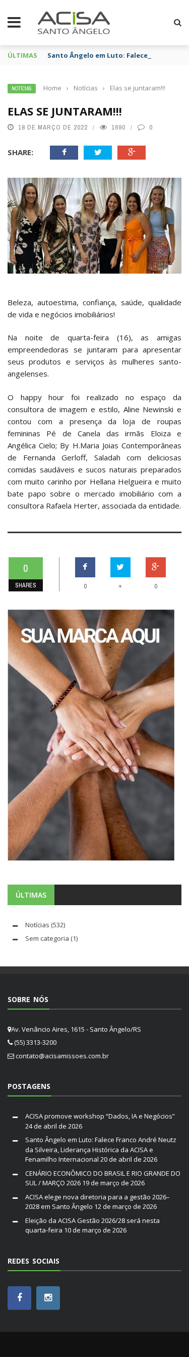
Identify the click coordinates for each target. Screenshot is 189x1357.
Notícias (22, 88)
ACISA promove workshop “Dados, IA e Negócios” (100, 1116)
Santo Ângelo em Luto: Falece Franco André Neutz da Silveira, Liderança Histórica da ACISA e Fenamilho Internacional (100, 1149)
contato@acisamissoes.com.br (62, 1055)
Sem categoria (47, 938)
